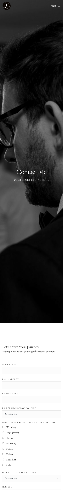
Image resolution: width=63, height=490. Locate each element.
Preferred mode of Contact (19, 408)
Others (9, 465)
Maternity (11, 443)
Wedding (11, 427)
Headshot (11, 459)
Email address (11, 379)
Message (7, 486)
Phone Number (10, 393)
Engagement (12, 432)
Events (9, 438)
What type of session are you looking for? (28, 422)
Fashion (10, 454)
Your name (9, 364)
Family (9, 449)
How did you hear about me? (19, 472)
